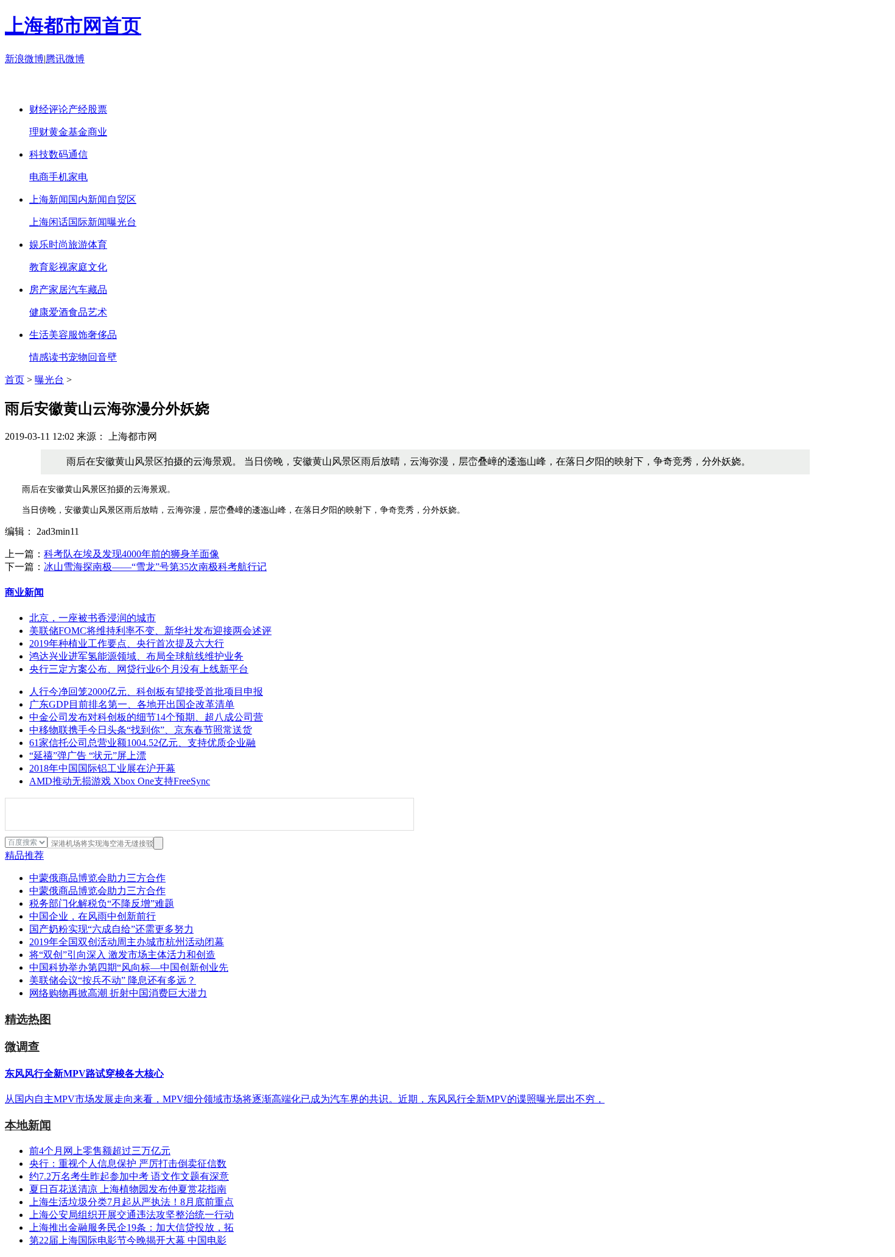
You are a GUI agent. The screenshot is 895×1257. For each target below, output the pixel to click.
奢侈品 (102, 334)
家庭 (78, 267)
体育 (97, 244)
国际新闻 (87, 222)
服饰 (78, 334)
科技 (39, 154)
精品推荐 (24, 855)
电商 (39, 177)
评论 (58, 109)
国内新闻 (87, 199)
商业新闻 (24, 592)
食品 (78, 312)
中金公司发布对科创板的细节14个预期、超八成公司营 (146, 717)
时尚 (58, 244)
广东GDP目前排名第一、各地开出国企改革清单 (131, 704)
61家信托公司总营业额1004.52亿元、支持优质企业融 (142, 743)
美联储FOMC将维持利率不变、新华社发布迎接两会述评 (150, 630)
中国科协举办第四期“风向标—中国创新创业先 (128, 967)
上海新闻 (48, 199)
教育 (39, 267)
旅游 (78, 244)
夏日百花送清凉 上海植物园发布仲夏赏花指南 (127, 1189)
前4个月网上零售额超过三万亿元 (99, 1151)
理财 (39, 132)
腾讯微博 (65, 59)
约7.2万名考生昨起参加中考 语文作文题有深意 (129, 1176)
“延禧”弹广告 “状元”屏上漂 (87, 755)
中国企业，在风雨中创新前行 (92, 916)
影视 (58, 267)
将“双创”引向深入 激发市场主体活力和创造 (122, 954)
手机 (58, 177)
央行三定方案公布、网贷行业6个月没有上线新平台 (138, 669)
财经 (39, 109)
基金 (78, 132)
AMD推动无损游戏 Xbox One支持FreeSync (119, 781)
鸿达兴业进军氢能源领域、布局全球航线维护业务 (136, 656)
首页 (14, 380)
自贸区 (121, 199)
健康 (39, 312)
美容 (58, 334)
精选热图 (28, 1019)
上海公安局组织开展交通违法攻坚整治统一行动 (131, 1214)
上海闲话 (48, 222)
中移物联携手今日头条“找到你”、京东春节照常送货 (140, 730)
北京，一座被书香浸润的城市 (92, 618)
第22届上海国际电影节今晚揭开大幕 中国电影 (127, 1240)
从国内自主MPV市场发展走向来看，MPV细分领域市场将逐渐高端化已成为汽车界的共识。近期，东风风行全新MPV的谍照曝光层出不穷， (305, 1099)
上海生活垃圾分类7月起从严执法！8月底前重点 (131, 1202)
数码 (58, 154)
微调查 (22, 1046)
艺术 (97, 312)
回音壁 (102, 357)
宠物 (78, 357)
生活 (39, 334)
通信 (78, 154)
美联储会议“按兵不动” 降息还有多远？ (112, 980)
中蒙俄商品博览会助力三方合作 (97, 878)
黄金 (58, 132)
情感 (39, 357)
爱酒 (58, 312)
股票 (97, 109)
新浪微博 (24, 59)
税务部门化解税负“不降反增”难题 (101, 903)
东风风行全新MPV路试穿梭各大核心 (84, 1073)
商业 (97, 132)
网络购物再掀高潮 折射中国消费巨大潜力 (118, 993)
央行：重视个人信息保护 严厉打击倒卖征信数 (127, 1163)
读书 (58, 357)
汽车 (78, 289)
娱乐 (39, 244)
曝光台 (121, 222)
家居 (58, 289)
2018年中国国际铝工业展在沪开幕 (102, 768)
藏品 (97, 289)
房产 (39, 289)
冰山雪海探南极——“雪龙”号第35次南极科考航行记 (155, 567)
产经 (78, 109)
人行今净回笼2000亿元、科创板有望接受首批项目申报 (146, 691)
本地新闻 (28, 1125)
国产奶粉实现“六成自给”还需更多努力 (111, 929)
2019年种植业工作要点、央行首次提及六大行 (126, 643)
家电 (78, 177)
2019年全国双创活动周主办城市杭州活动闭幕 (126, 942)
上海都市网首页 (73, 26)
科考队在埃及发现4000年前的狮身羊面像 (131, 554)
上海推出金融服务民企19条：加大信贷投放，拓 (131, 1227)
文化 (97, 267)
